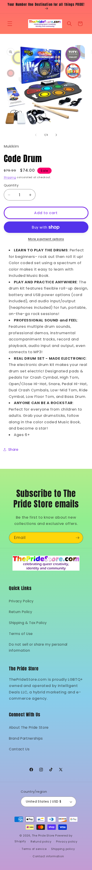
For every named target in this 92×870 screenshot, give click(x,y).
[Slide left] (36, 135)
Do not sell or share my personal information (38, 647)
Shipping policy (63, 849)
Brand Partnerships (26, 738)
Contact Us (19, 749)
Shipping (10, 177)
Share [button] (13, 449)
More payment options (46, 239)
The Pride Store (43, 835)
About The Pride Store (29, 727)
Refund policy (41, 841)
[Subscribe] (77, 538)
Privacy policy (66, 841)
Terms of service (34, 849)
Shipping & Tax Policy (28, 622)
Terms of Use (21, 633)
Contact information (48, 856)
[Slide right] (56, 135)
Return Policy (20, 611)
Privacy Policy (21, 601)
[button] (9, 23)
